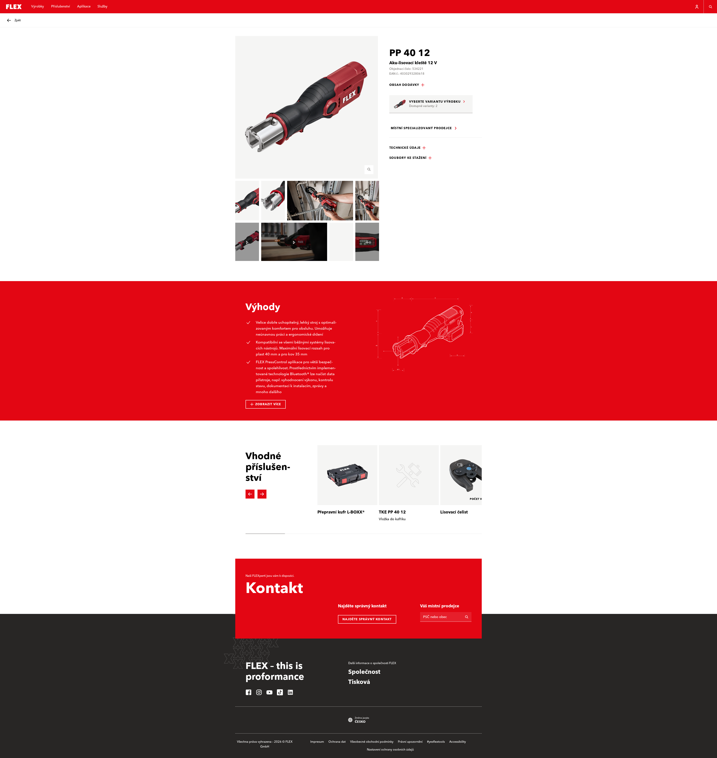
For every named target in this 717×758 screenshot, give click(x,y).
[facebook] (248, 692)
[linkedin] (290, 692)
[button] (407, 85)
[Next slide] (261, 494)
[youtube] (269, 692)
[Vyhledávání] (710, 6)
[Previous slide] (250, 494)
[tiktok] (280, 692)
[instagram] (259, 692)
